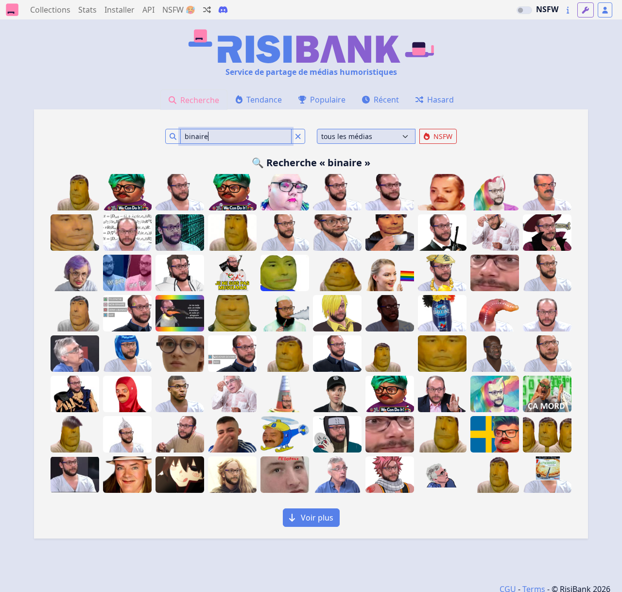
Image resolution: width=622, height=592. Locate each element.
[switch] (524, 10)
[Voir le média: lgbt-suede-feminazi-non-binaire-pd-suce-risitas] (494, 434)
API (148, 9)
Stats (87, 9)
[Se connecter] (605, 9)
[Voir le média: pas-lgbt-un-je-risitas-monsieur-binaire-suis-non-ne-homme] (180, 232)
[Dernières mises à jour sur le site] (567, 9)
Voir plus (316, 517)
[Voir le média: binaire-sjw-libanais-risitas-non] (127, 353)
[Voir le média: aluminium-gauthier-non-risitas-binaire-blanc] (127, 434)
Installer (119, 9)
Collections (50, 9)
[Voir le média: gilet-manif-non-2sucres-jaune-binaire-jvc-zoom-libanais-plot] (284, 394)
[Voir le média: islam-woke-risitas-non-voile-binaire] (127, 394)
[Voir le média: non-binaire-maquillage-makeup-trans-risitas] (442, 192)
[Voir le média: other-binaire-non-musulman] (284, 313)
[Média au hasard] (207, 9)
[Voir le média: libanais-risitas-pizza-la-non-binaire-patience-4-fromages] (547, 474)
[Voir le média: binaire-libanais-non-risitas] (180, 434)
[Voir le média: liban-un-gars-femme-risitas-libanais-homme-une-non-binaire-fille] (127, 273)
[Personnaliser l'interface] (585, 9)
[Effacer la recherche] (298, 136)
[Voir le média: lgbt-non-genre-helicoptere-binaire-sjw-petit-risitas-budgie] (284, 434)
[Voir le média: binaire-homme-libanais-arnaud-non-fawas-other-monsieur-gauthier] (75, 474)
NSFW (547, 9)
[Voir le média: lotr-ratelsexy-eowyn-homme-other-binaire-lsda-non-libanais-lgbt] (232, 474)
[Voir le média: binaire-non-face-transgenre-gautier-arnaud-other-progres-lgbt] (547, 313)
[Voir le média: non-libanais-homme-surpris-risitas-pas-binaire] (337, 474)
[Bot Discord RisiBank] (223, 10)
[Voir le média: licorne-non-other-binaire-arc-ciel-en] (494, 394)
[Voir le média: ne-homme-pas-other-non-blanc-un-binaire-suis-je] (389, 313)
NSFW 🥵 (178, 9)
